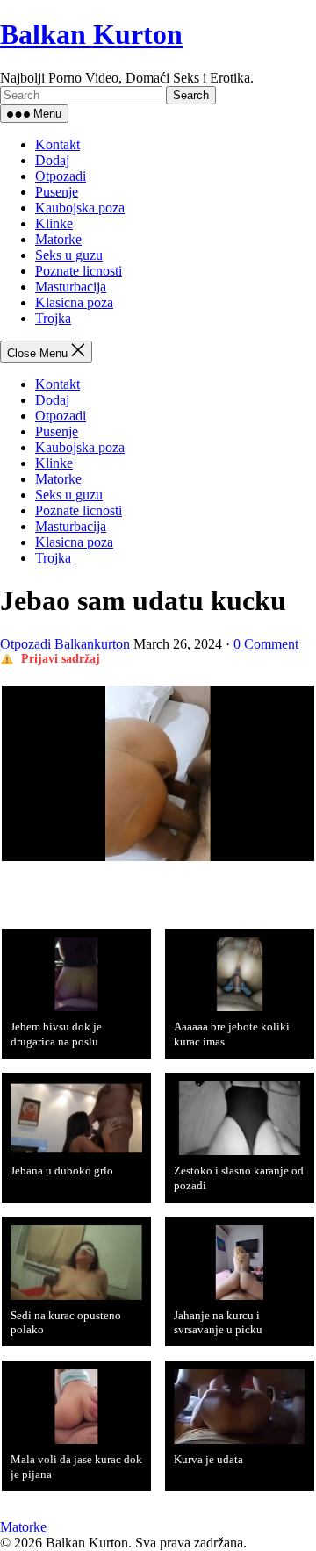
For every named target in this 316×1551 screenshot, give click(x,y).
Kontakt (57, 144)
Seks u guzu (69, 255)
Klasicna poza (74, 302)
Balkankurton (92, 643)
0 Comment (265, 643)
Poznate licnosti (78, 270)
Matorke (58, 239)
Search (191, 95)
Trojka (53, 318)
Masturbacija (70, 286)
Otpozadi (60, 176)
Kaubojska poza (80, 207)
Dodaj (52, 160)
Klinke (54, 223)
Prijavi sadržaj (60, 658)
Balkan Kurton (91, 34)
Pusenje (56, 191)
